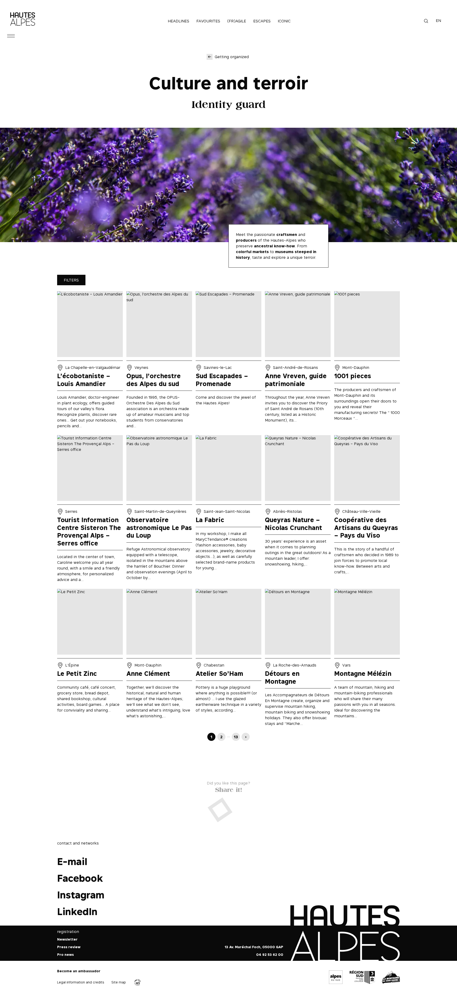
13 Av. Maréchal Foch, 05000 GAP (254, 947)
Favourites (208, 21)
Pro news (65, 954)
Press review (68, 947)
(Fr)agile (236, 21)
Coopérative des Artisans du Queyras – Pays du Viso (367, 510)
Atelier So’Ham (228, 659)
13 (236, 736)
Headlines (178, 21)
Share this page (228, 788)
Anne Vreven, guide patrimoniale (298, 361)
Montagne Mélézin (367, 659)
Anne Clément (159, 659)
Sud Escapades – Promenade (228, 361)
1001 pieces (367, 361)
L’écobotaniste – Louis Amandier (90, 361)
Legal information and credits (80, 982)
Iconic (284, 21)
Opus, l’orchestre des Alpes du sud (159, 361)
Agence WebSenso (137, 982)
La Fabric (228, 510)
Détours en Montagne (298, 659)
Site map (118, 982)
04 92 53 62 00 (269, 954)
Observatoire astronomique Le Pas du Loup (159, 510)
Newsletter (67, 939)
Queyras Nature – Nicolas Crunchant (298, 510)
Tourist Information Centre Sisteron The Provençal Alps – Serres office (90, 510)
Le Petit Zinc (90, 659)
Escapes (262, 21)
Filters (71, 280)
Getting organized (232, 56)
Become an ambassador (78, 971)
